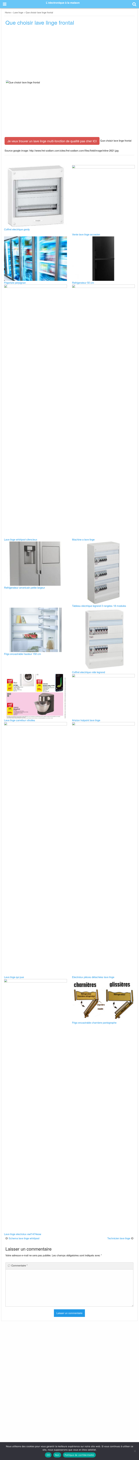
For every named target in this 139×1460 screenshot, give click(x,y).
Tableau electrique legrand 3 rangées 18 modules (99, 605)
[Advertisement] (69, 54)
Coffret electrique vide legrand (88, 672)
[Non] (134, 1451)
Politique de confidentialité (79, 1455)
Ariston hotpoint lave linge (86, 720)
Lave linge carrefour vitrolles (19, 720)
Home (8, 12)
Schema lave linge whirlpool (24, 1238)
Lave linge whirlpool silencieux (20, 539)
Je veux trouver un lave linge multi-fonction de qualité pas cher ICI (52, 141)
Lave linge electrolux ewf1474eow (22, 1234)
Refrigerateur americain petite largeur (24, 587)
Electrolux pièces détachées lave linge (93, 977)
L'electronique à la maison (63, 3)
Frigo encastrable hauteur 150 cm (22, 654)
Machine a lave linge (83, 539)
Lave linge (18, 12)
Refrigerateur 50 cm (83, 282)
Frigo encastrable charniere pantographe (94, 1022)
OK (48, 1455)
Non (57, 1455)
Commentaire (19, 1265)
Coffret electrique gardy (17, 229)
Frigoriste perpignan (15, 282)
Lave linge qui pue (14, 977)
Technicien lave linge (118, 1238)
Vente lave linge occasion (86, 234)
